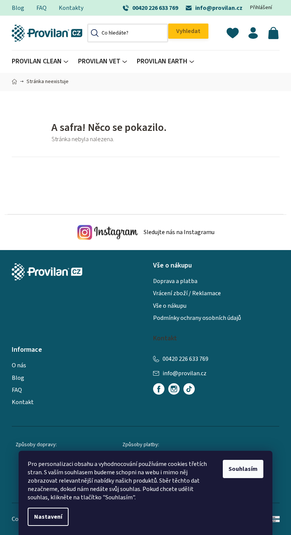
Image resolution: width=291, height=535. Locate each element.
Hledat (188, 31)
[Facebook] (158, 389)
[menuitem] (42, 61)
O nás (19, 365)
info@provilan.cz (218, 8)
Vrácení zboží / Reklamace (187, 293)
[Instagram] (174, 389)
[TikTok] (189, 389)
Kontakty (71, 8)
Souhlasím (243, 469)
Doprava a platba (175, 281)
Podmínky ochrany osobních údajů (197, 318)
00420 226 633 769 (155, 8)
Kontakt (23, 402)
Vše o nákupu (169, 306)
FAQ (41, 8)
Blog (18, 8)
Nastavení (48, 517)
